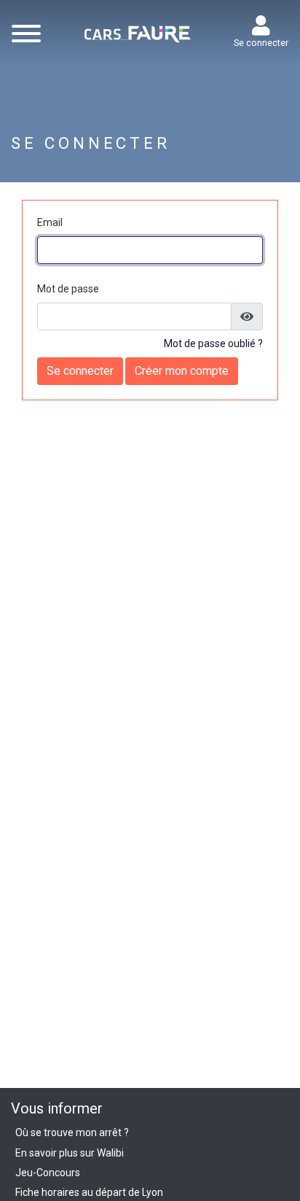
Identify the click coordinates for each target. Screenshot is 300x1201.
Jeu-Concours (47, 1172)
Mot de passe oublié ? (213, 343)
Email (50, 222)
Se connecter (261, 42)
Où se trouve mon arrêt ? (72, 1132)
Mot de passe (68, 289)
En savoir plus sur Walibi (69, 1153)
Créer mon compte (182, 371)
